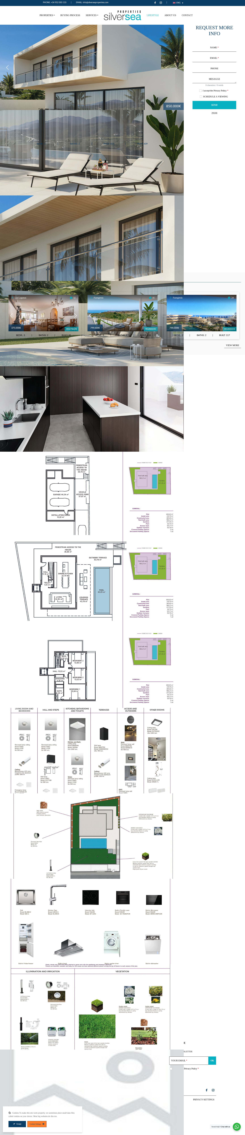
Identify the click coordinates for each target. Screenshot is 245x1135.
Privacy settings (203, 1099)
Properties (46, 15)
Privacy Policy (220, 90)
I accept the (215, 90)
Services (91, 15)
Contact (187, 15)
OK (212, 1060)
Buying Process (70, 15)
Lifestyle (153, 15)
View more (232, 345)
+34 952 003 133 (58, 3)
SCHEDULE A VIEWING (215, 96)
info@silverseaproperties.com (95, 3)
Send (214, 105)
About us (170, 15)
